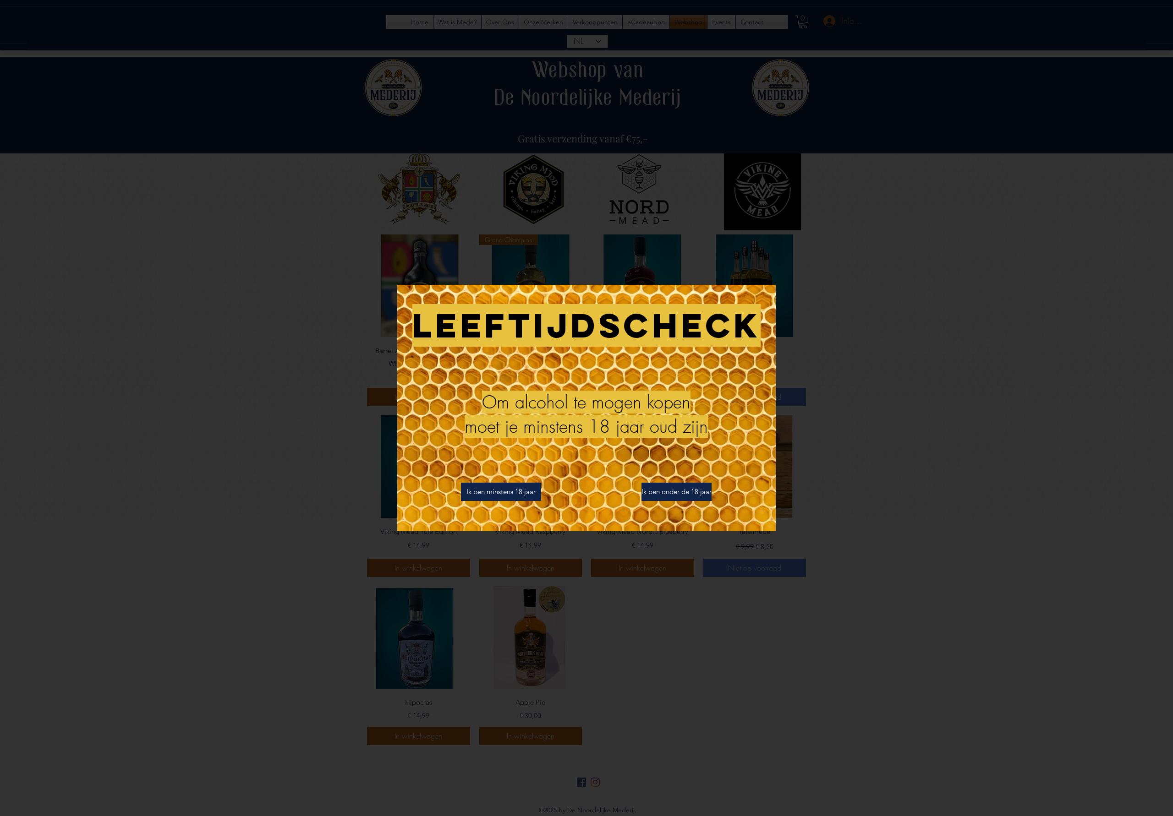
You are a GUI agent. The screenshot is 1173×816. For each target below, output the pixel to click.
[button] (501, 492)
